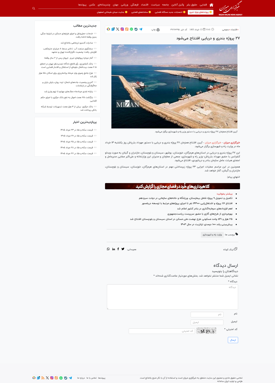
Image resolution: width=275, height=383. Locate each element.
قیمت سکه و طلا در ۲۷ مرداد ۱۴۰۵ (76, 153)
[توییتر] (117, 30)
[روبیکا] (108, 30)
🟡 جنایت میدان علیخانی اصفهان (112, 12)
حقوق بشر (192, 5)
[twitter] (122, 249)
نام (235, 314)
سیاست (155, 5)
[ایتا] (126, 30)
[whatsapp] (108, 249)
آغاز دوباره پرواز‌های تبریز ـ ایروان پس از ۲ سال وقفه (68, 58)
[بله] (136, 30)
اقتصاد (144, 5)
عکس (92, 5)
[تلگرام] (140, 30)
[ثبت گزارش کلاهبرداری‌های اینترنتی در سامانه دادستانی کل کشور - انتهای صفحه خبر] (172, 186)
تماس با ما (91, 377)
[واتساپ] (131, 30)
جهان (115, 5)
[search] (33, 8)
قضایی (203, 5)
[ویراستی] (113, 30)
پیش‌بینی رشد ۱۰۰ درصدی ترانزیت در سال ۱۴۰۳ (207, 224)
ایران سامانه (223, 381)
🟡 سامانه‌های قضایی (141, 12)
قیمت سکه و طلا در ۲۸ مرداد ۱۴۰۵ (76, 147)
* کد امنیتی (230, 329)
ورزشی (124, 5)
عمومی (225, 29)
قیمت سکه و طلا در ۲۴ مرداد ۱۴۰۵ (76, 129)
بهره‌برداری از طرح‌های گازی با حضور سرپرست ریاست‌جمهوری (200, 214)
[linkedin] (113, 249)
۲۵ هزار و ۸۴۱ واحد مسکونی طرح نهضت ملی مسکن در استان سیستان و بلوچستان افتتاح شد (181, 219)
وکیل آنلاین (177, 5)
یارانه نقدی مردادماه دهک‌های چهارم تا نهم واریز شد (68, 91)
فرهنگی (134, 5)
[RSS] (42, 378)
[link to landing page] (231, 8)
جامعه (165, 5)
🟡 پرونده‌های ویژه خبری (200, 12)
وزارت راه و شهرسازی (212, 234)
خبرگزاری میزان (232, 142)
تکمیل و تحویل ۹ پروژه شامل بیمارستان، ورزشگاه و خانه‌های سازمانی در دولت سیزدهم (186, 198)
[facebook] (118, 249)
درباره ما (81, 377)
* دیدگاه (232, 281)
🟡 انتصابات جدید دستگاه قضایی (170, 12)
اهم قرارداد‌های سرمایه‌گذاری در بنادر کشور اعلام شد (205, 208)
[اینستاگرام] (122, 30)
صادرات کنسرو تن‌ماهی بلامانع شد (77, 42)
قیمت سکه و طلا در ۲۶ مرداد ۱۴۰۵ (77, 135)
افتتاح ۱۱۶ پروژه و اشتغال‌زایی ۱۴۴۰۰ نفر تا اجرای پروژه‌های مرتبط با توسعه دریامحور (187, 203)
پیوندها (82, 5)
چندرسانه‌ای (104, 5)
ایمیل (234, 321)
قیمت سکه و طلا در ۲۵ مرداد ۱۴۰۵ (76, 141)
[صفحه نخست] (211, 4)
